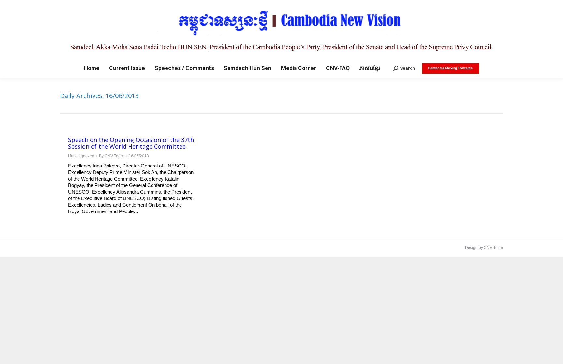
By (111, 156)
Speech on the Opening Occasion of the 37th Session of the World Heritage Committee (131, 143)
